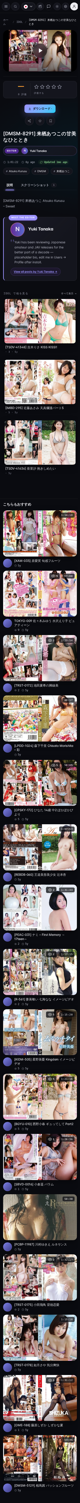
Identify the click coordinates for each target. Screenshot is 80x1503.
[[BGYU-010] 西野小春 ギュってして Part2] (39, 1084)
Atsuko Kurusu (18, 170)
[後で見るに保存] (68, 509)
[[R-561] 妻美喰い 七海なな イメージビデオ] (39, 962)
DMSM (41, 170)
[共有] (28, 119)
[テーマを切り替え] (55, 6)
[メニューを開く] (6, 6)
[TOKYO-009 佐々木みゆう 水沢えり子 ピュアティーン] (39, 594)
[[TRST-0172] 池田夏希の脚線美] (39, 655)
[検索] (15, 6)
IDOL (19, 22)
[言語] (26, 6)
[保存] (49, 119)
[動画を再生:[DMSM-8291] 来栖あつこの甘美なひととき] (39, 50)
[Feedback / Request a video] (46, 6)
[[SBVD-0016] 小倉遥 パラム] (39, 1142)
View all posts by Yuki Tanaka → (35, 270)
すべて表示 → (66, 292)
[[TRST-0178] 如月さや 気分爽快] (39, 1319)
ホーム (5, 22)
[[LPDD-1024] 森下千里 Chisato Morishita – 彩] (39, 716)
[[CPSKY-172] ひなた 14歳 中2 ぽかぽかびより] (39, 779)
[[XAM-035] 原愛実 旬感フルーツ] (39, 533)
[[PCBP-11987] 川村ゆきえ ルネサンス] (39, 1201)
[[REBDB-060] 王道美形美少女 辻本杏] (39, 840)
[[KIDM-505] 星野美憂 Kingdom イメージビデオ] (39, 1023)
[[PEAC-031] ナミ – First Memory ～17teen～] (39, 901)
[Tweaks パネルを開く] (63, 6)
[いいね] (38, 119)
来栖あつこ (63, 170)
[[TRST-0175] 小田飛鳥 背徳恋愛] (39, 1260)
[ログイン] (72, 6)
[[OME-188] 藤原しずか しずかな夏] (39, 1378)
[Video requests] (38, 6)
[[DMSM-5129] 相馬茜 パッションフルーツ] (39, 1437)
